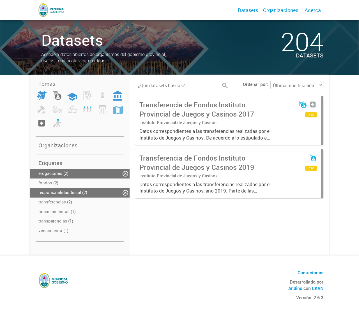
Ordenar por (255, 84)
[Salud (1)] (42, 126)
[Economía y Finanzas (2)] (57, 99)
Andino (295, 288)
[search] (224, 85)
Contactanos (310, 273)
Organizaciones (280, 10)
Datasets (248, 10)
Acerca (313, 10)
